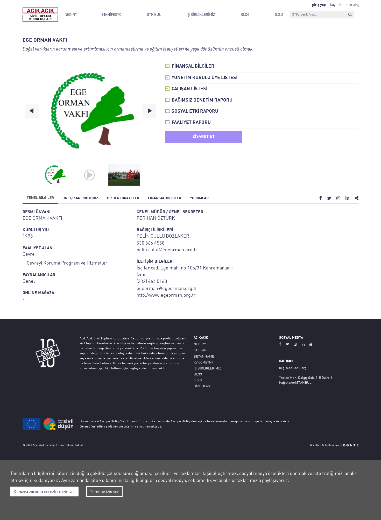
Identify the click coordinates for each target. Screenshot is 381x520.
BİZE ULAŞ (202, 386)
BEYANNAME (204, 356)
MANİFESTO (112, 14)
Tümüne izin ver (104, 491)
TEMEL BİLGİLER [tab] (40, 198)
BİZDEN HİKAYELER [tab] (123, 198)
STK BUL (154, 14)
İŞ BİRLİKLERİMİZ (201, 14)
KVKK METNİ (203, 362)
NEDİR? (71, 14)
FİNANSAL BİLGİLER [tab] (164, 198)
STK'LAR (200, 350)
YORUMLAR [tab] (199, 198)
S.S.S (279, 14)
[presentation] (32, 111)
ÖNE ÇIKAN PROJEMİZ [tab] (80, 198)
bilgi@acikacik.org (292, 368)
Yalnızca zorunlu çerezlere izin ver (44, 491)
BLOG (245, 14)
